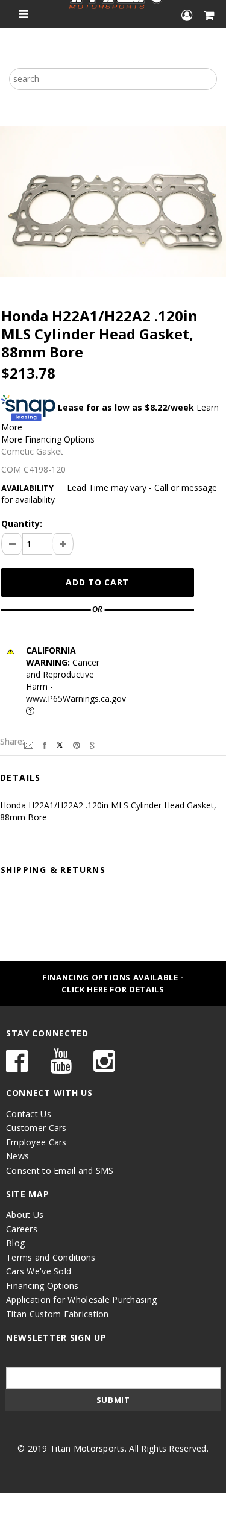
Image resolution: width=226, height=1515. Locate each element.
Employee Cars (36, 1142)
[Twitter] (59, 743)
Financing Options (42, 1285)
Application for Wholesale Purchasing (81, 1299)
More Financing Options (48, 439)
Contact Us (28, 1114)
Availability (27, 487)
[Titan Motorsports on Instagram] (104, 1066)
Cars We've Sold (38, 1271)
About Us (24, 1214)
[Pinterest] (76, 743)
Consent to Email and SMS (60, 1170)
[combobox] (113, 79)
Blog (15, 1243)
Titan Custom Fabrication (57, 1314)
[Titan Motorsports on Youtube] (61, 1066)
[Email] (28, 743)
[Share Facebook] (44, 743)
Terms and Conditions (51, 1257)
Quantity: (21, 523)
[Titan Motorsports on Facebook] (17, 1066)
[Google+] (94, 743)
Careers (21, 1229)
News (17, 1156)
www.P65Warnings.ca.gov (76, 698)
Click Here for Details (112, 989)
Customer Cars (36, 1127)
